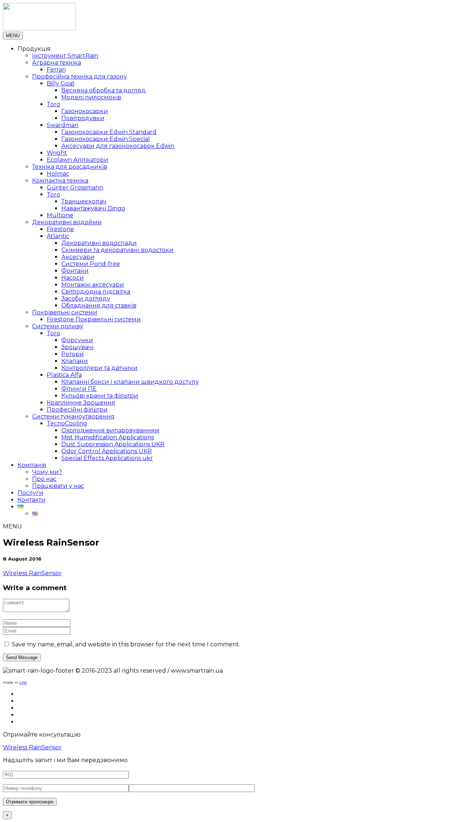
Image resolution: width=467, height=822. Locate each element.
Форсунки (77, 340)
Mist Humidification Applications (107, 437)
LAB (23, 682)
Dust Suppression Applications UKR (113, 444)
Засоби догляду (85, 298)
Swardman (62, 125)
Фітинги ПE (79, 388)
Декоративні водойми (67, 222)
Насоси (72, 277)
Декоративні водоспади (99, 243)
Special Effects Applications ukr (107, 458)
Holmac (58, 173)
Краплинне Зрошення (81, 402)
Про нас (44, 478)
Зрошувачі (77, 347)
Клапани (74, 361)
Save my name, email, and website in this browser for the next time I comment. (126, 644)
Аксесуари (77, 256)
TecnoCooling (67, 423)
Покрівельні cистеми (64, 312)
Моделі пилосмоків (91, 97)
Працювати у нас (58, 485)
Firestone (60, 229)
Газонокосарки (84, 111)
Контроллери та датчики (99, 367)
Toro (53, 104)
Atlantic (58, 236)
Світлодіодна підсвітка (95, 291)
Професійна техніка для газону (79, 76)
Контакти (32, 499)
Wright (57, 152)
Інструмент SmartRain (65, 55)
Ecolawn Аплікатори (77, 159)
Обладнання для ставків (98, 305)
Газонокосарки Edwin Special (105, 138)
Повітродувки (82, 118)
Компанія (32, 465)
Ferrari (56, 69)
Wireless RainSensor (32, 573)
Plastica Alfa (64, 374)
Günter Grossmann (75, 187)
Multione (60, 215)
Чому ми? (47, 472)
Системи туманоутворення (73, 416)
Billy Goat (61, 83)
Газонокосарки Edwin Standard (109, 132)
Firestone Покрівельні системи (94, 319)
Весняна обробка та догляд (103, 90)
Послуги (30, 492)
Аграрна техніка (56, 62)
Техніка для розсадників (69, 166)
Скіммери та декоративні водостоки (117, 249)
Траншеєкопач (84, 201)
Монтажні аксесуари (92, 284)
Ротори (72, 354)
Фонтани (75, 270)
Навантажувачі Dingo (93, 208)
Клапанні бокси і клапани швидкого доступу (130, 381)
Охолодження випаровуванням (110, 430)
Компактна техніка (60, 180)
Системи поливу (57, 326)
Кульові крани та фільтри (99, 395)
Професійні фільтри (77, 409)
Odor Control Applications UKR (106, 451)
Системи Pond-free (90, 263)
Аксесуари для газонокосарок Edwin (117, 145)
